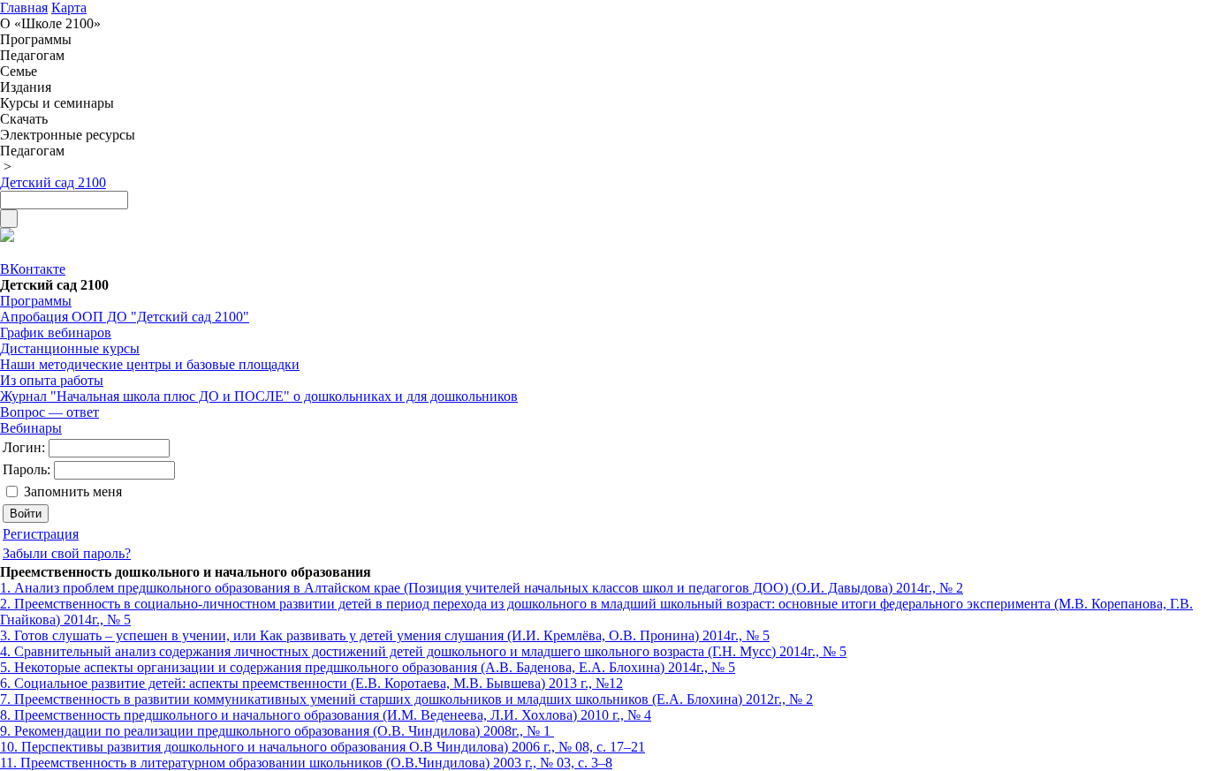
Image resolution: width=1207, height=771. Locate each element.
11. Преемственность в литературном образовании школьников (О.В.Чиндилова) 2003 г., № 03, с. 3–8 (306, 762)
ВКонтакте (32, 268)
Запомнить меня (73, 491)
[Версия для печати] (7, 237)
